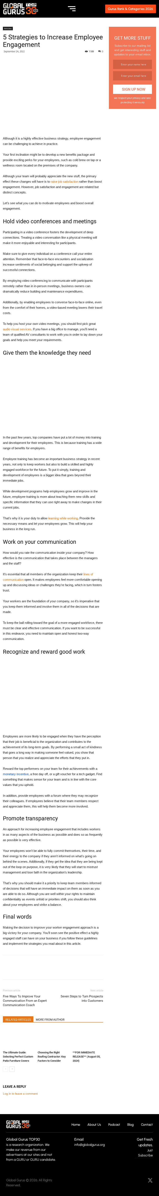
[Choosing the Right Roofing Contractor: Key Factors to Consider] (53, 1038)
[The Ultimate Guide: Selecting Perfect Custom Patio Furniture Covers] (18, 1038)
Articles (8, 28)
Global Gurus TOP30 (23, 1139)
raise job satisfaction (64, 181)
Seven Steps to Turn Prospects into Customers (82, 998)
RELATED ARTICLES (18, 1019)
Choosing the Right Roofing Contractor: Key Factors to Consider (52, 1056)
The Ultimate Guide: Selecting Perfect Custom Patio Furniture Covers (18, 1056)
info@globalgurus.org (89, 1145)
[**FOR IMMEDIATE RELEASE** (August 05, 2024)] (88, 1038)
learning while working (63, 518)
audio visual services (17, 329)
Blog (130, 1124)
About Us (94, 1124)
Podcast (114, 1124)
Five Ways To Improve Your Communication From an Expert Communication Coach (25, 1000)
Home (75, 1124)
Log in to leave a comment (20, 1093)
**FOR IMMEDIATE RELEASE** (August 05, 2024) (86, 1056)
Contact (147, 1124)
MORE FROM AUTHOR (50, 1019)
